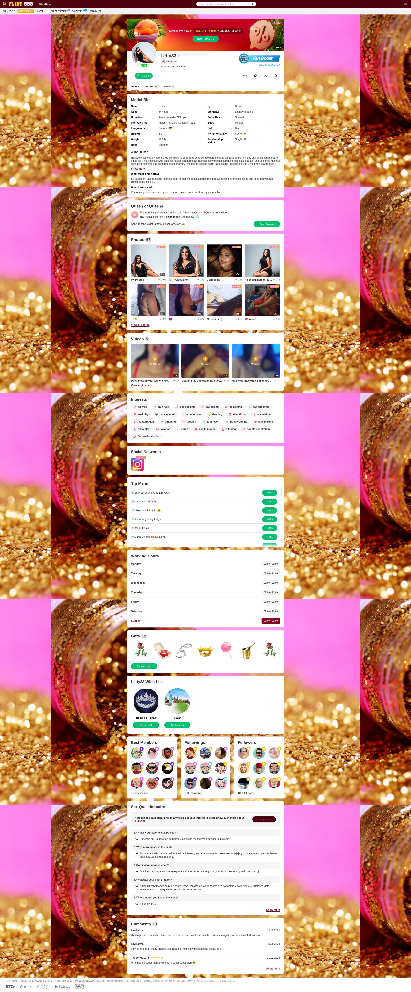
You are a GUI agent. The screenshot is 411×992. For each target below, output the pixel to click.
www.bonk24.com (43, 980)
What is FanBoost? (269, 65)
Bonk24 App (95, 11)
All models (9, 11)
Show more (138, 168)
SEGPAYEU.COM (87, 981)
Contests (77, 11)
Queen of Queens (204, 212)
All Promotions (59, 11)
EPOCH (70, 981)
